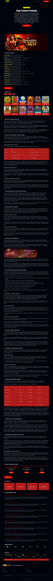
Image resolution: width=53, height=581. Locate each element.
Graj (7, 98)
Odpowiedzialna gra (29, 571)
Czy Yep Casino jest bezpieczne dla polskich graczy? (13, 495)
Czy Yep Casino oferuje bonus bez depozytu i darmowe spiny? (14, 508)
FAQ (41, 1)
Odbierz (11, 472)
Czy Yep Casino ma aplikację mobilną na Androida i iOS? (13, 526)
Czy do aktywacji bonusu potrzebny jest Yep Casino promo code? (15, 514)
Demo (7, 100)
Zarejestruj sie (46, 1)
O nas (35, 1)
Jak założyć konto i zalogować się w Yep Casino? (12, 502)
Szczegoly (41, 472)
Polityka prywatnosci (5, 571)
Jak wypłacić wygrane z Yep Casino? (10, 520)
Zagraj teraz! (8, 477)
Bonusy (39, 1)
